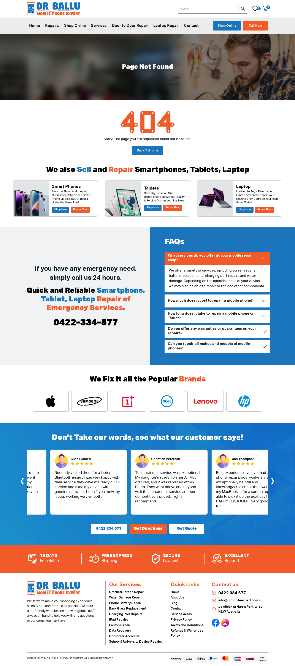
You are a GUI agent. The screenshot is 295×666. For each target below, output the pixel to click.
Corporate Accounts (124, 636)
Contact (191, 26)
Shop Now (60, 209)
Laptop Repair (166, 26)
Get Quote (187, 529)
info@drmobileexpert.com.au (240, 600)
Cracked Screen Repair (126, 592)
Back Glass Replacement (127, 608)
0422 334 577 (109, 529)
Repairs (52, 26)
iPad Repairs (118, 619)
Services (99, 26)
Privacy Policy (181, 619)
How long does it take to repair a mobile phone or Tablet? (211, 316)
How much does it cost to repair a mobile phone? (210, 300)
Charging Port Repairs (126, 614)
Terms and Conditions (187, 625)
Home (34, 26)
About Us (177, 597)
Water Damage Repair (125, 597)
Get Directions (148, 529)
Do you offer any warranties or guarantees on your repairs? (212, 331)
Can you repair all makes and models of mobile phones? (209, 346)
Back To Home (147, 150)
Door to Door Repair (130, 26)
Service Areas (181, 614)
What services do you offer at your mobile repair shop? (210, 258)
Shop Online (75, 26)
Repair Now (80, 209)
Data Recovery (120, 630)
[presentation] (22, 482)
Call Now (255, 25)
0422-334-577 (86, 323)
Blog (174, 603)
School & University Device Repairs (135, 641)
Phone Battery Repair (125, 603)
